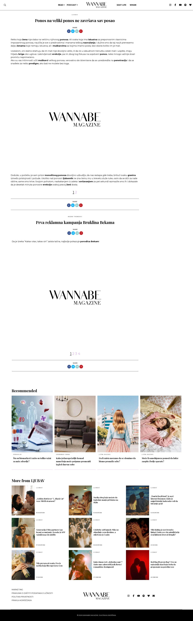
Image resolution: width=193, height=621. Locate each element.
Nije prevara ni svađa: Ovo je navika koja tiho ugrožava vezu (49, 564)
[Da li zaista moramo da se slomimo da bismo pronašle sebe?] (117, 424)
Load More (96, 377)
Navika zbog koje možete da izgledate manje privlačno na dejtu (105, 500)
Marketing (17, 590)
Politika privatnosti (22, 597)
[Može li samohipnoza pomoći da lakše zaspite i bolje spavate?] (160, 424)
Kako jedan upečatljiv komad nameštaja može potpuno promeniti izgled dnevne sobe (73, 461)
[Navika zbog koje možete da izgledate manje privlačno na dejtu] (80, 500)
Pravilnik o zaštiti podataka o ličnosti (32, 593)
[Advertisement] (157, 29)
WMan (133, 5)
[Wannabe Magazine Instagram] (170, 5)
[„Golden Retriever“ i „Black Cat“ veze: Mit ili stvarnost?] (23, 500)
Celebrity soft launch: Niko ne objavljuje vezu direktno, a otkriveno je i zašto (106, 532)
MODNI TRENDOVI (75, 216)
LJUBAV (75, 14)
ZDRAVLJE (17, 454)
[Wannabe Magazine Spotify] (185, 5)
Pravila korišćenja (22, 600)
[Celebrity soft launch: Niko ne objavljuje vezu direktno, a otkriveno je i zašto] (80, 533)
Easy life (121, 5)
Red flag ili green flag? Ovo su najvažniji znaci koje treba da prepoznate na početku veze (163, 564)
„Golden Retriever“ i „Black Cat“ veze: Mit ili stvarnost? (50, 500)
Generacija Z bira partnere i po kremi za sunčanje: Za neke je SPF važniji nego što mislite (50, 532)
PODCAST (71, 5)
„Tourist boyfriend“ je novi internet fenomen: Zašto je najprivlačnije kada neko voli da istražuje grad (164, 500)
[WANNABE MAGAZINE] (96, 599)
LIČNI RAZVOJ (105, 454)
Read (60, 5)
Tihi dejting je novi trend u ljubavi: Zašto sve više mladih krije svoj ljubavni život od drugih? (165, 532)
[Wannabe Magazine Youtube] (180, 5)
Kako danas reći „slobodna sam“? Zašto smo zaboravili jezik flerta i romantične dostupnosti (107, 564)
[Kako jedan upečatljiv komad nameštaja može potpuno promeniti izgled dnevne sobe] (75, 424)
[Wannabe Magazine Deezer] (190, 5)
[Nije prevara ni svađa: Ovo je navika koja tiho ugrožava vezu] (23, 565)
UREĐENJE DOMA (63, 454)
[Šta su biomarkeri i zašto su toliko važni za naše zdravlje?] (32, 424)
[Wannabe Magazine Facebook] (175, 5)
